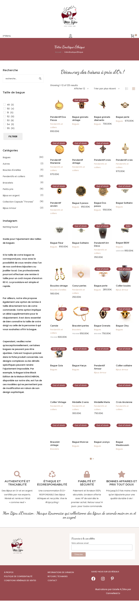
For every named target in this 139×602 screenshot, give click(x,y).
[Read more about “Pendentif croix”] (99, 146)
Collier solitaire (124, 365)
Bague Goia (56, 365)
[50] (4, 108)
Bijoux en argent (11, 195)
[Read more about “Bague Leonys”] (99, 428)
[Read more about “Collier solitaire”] (121, 351)
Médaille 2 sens (80, 402)
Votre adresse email (80, 543)
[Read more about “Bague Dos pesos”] (99, 188)
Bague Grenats (102, 325)
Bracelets (8, 182)
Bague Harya (79, 365)
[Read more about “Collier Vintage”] (56, 388)
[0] (132, 36)
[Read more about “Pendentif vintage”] (77, 146)
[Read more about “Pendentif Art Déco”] (99, 228)
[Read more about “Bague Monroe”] (77, 428)
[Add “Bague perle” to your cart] (121, 103)
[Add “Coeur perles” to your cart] (77, 271)
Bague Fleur (56, 243)
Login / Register (70, 36)
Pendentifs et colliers (14, 176)
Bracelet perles (80, 325)
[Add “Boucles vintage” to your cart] (56, 271)
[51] (4, 112)
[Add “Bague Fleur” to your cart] (56, 228)
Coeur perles (79, 285)
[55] (4, 128)
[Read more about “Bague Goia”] (56, 351)
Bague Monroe (80, 442)
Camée (54, 325)
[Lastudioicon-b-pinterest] (112, 579)
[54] (4, 124)
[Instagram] (103, 579)
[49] (4, 104)
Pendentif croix (102, 160)
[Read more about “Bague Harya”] (77, 351)
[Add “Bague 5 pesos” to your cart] (77, 189)
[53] (4, 120)
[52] (4, 116)
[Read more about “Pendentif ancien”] (56, 188)
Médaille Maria (102, 402)
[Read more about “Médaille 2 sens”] (77, 388)
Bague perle (122, 117)
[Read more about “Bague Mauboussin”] (121, 428)
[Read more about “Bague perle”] (99, 271)
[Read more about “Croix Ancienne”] (121, 388)
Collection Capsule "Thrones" (18, 201)
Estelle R (116, 589)
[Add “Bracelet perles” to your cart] (77, 311)
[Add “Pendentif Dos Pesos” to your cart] (56, 103)
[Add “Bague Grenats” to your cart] (99, 311)
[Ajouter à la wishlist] (56, 110)
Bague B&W (122, 243)
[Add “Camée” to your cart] (56, 311)
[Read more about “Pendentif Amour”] (99, 351)
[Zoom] (63, 103)
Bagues (6, 157)
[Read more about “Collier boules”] (121, 271)
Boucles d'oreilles (12, 170)
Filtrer (13, 136)
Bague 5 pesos (80, 203)
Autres (6, 163)
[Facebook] (93, 579)
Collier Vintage (58, 402)
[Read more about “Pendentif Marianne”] (56, 146)
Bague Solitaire (124, 203)
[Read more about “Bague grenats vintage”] (77, 103)
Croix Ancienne (124, 402)
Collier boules (123, 285)
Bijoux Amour (9, 208)
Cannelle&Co (113, 593)
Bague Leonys (102, 442)
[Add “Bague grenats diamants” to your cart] (99, 103)
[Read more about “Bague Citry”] (121, 311)
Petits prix (8, 189)
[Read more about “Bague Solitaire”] (121, 188)
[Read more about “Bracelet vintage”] (56, 428)
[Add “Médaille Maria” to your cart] (99, 388)
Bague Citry (122, 325)
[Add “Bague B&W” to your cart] (121, 228)
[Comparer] (63, 110)
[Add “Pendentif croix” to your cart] (121, 146)
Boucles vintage (59, 285)
